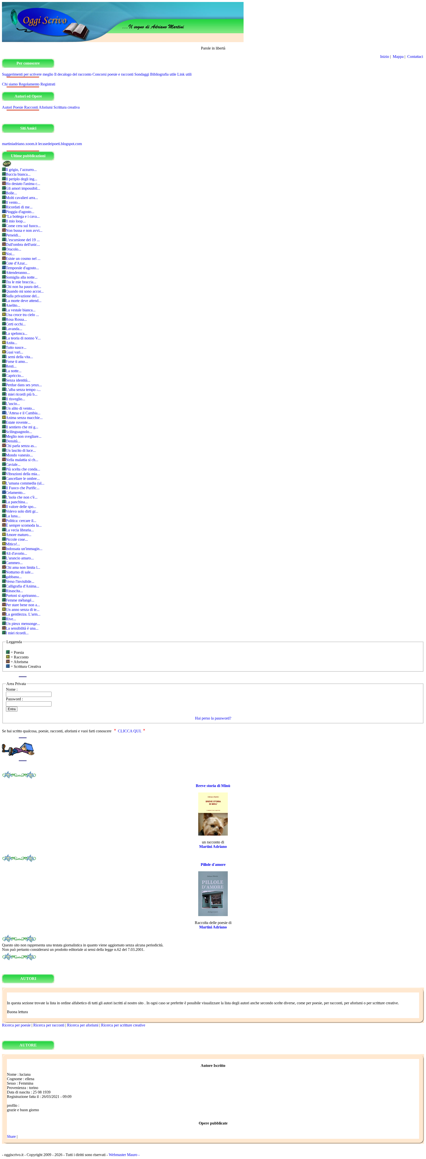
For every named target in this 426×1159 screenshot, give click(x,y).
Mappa (398, 56)
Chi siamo (10, 84)
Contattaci (415, 56)
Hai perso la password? (213, 718)
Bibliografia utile (163, 74)
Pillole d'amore (213, 864)
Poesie (18, 107)
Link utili (184, 74)
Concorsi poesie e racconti (112, 74)
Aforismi (46, 107)
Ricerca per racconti (48, 1025)
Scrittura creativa (66, 107)
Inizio (384, 56)
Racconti (31, 107)
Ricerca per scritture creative (123, 1025)
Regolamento (29, 84)
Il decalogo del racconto (72, 74)
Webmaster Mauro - (124, 1155)
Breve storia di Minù (213, 786)
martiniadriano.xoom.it (19, 144)
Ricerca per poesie (16, 1025)
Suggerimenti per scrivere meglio (27, 74)
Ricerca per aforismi (82, 1025)
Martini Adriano (213, 846)
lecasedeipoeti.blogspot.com (60, 144)
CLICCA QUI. (130, 731)
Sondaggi (141, 74)
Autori (7, 107)
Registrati (47, 84)
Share (11, 1136)
